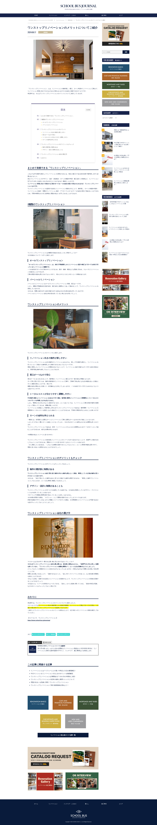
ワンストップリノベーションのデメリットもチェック (57, 144)
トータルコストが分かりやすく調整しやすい (55, 137)
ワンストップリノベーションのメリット (53, 129)
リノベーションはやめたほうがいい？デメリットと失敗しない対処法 (121, 170)
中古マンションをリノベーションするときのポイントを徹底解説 (52, 673)
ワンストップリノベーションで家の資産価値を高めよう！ (50, 685)
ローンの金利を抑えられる (50, 139)
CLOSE (88, 109)
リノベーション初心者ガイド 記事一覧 (63, 735)
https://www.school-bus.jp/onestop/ (39, 620)
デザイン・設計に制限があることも (53, 149)
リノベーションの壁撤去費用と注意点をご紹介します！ (121, 182)
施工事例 (104, 15)
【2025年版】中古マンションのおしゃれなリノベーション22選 (119, 202)
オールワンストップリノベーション (53, 122)
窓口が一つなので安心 (49, 134)
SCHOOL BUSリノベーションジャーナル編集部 (51, 646)
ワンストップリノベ (64, 634)
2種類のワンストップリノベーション (52, 119)
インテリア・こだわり (70, 15)
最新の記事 (48, 642)
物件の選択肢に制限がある (50, 147)
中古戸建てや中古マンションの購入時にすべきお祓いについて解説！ (121, 144)
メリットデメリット (39, 634)
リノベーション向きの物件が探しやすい (54, 132)
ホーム (36, 804)
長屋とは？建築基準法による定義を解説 (121, 130)
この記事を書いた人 (35, 642)
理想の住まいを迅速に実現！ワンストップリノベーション (50, 682)
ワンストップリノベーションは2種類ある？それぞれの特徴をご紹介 (53, 676)
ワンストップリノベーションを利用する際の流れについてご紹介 (118, 215)
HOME (36, 15)
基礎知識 (46, 32)
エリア (121, 15)
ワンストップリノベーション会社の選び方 (54, 154)
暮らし (87, 15)
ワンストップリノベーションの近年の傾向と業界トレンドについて (53, 679)
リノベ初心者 (51, 634)
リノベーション (53, 15)
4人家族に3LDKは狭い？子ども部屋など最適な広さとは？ (121, 157)
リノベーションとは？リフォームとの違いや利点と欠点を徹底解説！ (53, 670)
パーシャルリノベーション (50, 125)
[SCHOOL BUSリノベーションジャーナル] (78, 6)
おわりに (44, 158)
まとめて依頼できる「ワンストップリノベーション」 (57, 116)
